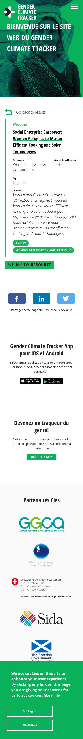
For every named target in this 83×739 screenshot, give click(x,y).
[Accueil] (20, 13)
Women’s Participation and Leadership (43, 250)
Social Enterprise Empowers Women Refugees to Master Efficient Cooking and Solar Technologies (37, 141)
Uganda (19, 182)
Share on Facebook (17, 298)
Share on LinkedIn (41, 298)
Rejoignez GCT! (41, 457)
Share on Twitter (66, 298)
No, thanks (30, 725)
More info (52, 695)
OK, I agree (30, 711)
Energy (21, 243)
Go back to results (31, 112)
